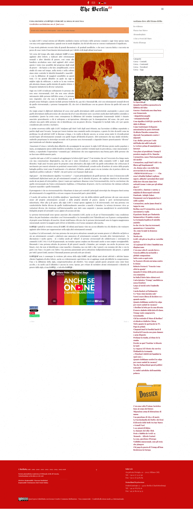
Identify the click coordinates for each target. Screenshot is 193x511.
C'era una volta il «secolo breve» (146, 250)
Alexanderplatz (139, 34)
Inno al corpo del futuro (143, 409)
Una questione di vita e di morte (146, 417)
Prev (33, 321)
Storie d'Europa (139, 42)
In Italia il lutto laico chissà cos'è (146, 277)
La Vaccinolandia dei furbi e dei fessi (148, 420)
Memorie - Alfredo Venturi (144, 436)
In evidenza (138, 26)
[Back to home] (96, 9)
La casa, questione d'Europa (144, 439)
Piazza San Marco (140, 30)
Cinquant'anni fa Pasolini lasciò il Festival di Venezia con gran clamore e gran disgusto (148, 332)
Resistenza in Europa (142, 450)
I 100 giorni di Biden (141, 428)
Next (125, 321)
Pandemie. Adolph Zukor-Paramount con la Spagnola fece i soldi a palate (147, 198)
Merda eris (137, 236)
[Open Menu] (162, 9)
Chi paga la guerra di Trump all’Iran (148, 447)
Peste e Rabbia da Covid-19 (144, 433)
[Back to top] (96, 470)
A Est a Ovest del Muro (142, 38)
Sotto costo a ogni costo (143, 258)
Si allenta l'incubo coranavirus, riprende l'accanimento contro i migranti (146, 135)
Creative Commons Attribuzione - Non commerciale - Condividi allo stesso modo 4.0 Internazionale (89, 499)
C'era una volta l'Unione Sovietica (147, 406)
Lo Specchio (138, 102)
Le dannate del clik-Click (143, 431)
